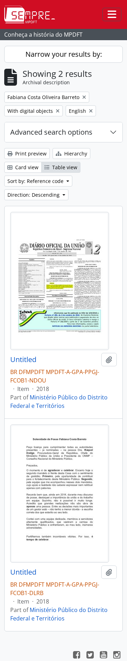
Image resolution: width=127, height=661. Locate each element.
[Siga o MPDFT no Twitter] (90, 656)
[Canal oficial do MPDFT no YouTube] (103, 656)
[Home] (32, 14)
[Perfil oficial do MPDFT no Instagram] (117, 656)
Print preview (30, 153)
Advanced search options (51, 132)
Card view (26, 167)
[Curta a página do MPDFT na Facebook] (77, 656)
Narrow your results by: (63, 54)
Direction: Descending (34, 194)
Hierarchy (75, 153)
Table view (64, 167)
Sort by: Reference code (36, 181)
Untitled (23, 359)
